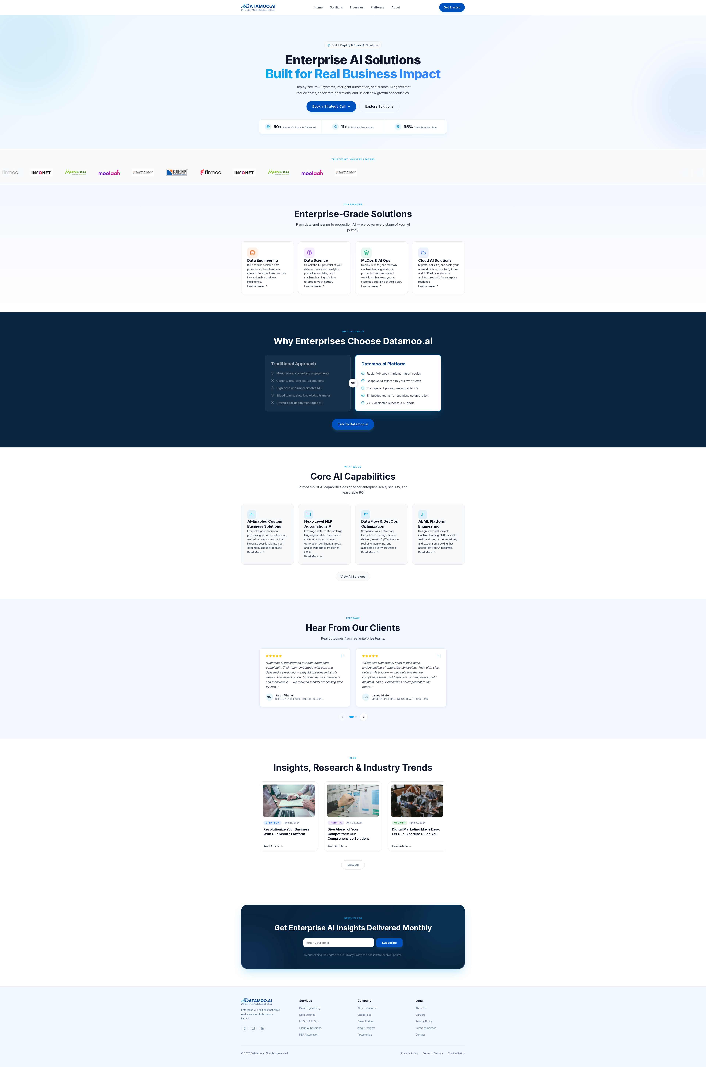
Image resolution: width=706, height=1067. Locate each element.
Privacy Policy (424, 1021)
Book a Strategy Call (329, 106)
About (395, 7)
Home (318, 7)
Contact (420, 1034)
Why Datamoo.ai (367, 1008)
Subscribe (389, 943)
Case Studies (365, 1021)
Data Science (307, 1014)
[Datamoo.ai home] (258, 7)
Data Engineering (309, 1008)
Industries (356, 7)
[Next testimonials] (364, 717)
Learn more (255, 286)
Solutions (336, 7)
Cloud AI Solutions (310, 1027)
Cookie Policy (456, 1053)
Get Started (452, 7)
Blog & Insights (366, 1027)
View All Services (353, 576)
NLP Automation (308, 1034)
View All (353, 865)
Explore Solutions (379, 106)
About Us (421, 1008)
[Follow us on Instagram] (253, 1028)
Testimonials (364, 1034)
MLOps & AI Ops (309, 1021)
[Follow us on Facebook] (244, 1028)
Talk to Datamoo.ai (353, 424)
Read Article (271, 846)
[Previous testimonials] (342, 717)
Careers (420, 1014)
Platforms (377, 7)
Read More (254, 552)
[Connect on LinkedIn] (262, 1028)
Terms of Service (426, 1027)
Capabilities (364, 1014)
